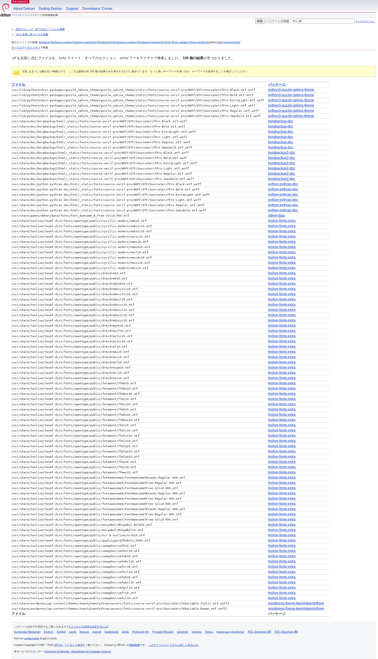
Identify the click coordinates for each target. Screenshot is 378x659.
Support (72, 8)
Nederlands (112, 631)
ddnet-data (276, 215)
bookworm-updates (124, 42)
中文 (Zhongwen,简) (259, 631)
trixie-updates (181, 42)
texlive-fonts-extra (282, 221)
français (84, 631)
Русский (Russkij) (162, 631)
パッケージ (20, 15)
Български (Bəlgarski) (27, 631)
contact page (31, 638)
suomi (72, 631)
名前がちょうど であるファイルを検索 (40, 29)
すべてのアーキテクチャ (25, 47)
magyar (96, 631)
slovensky (183, 631)
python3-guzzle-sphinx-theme (291, 89)
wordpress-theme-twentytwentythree (296, 603)
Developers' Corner (97, 8)
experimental (232, 42)
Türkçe (209, 631)
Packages (20, 1)
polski (125, 631)
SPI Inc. (58, 645)
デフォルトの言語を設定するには (87, 626)
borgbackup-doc (280, 121)
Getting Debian (50, 8)
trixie (168, 42)
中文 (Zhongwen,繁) (286, 631)
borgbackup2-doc (281, 152)
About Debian (24, 8)
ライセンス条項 (73, 645)
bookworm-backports (150, 42)
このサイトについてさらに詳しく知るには (173, 645)
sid (220, 42)
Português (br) (140, 631)
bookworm (105, 42)
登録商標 (134, 645)
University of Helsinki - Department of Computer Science (77, 651)
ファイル (18, 84)
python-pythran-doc (283, 184)
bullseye (45, 42)
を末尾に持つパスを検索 (31, 34)
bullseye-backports (85, 42)
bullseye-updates (62, 42)
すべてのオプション (365, 21)
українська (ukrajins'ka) (230, 631)
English (61, 631)
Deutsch (49, 631)
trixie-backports (200, 42)
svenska (197, 631)
